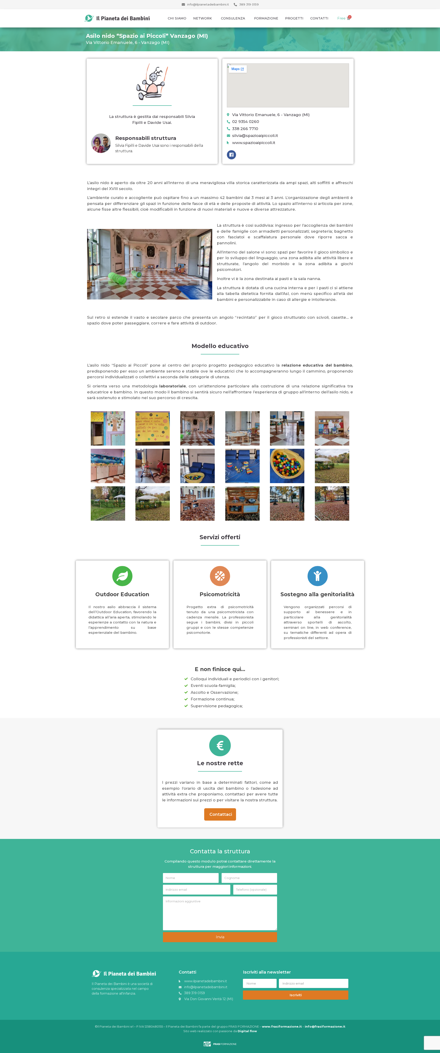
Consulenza (233, 18)
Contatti (319, 18)
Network (202, 18)
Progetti (294, 18)
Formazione (266, 18)
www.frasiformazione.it (282, 1026)
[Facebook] (231, 154)
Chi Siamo (177, 18)
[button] (220, 814)
